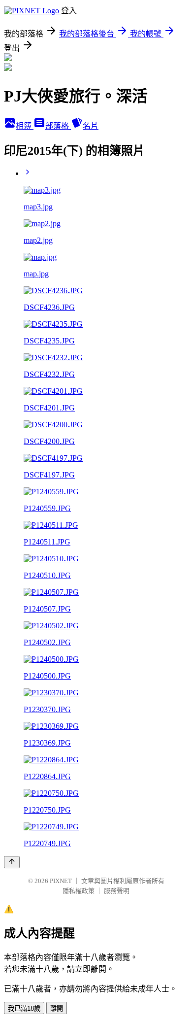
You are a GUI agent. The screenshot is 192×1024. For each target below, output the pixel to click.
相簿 (24, 126)
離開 (56, 1008)
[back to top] (12, 862)
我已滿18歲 (24, 1008)
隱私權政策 (79, 890)
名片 (90, 126)
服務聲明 (116, 890)
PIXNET (61, 881)
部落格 (58, 126)
